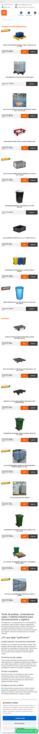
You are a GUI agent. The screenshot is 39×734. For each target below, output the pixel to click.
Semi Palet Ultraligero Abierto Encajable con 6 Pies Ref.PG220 (20, 402)
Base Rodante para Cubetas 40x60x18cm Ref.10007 (19, 141)
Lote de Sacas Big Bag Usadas (19, 497)
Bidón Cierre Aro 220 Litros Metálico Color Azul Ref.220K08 (19, 303)
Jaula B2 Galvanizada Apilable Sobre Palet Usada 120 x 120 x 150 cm (19, 110)
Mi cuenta (29, 15)
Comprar (32, 51)
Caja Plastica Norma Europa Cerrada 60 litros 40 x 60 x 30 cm (19, 174)
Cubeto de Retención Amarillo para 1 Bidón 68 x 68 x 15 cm (19, 45)
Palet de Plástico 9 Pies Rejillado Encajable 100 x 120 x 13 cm (19, 369)
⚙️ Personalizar (19, 728)
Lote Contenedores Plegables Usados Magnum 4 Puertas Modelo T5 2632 (19, 466)
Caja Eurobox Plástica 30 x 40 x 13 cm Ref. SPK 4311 (19, 238)
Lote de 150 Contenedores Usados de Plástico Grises (19, 594)
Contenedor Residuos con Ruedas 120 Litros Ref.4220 (19, 206)
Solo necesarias (19, 723)
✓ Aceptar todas (19, 718)
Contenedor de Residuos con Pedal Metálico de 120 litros (19, 530)
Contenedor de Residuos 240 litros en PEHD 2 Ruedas (19, 270)
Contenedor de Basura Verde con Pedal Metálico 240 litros (19, 434)
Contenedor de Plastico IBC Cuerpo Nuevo (20, 77)
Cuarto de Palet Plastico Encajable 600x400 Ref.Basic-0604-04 (19, 337)
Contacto (21, 15)
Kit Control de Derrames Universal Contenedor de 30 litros (19, 562)
